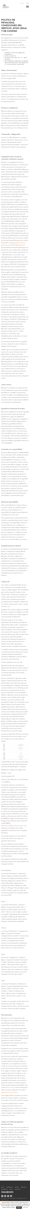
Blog (11, 1189)
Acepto (19, 1207)
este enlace (11, 1087)
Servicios (23, 1187)
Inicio (2, 1187)
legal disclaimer (5, 1200)
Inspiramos (9, 1187)
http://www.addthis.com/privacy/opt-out (14, 826)
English (27, 3)
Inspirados (4, 1189)
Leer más (25, 1207)
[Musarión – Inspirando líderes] (5, 5)
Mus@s (17, 1187)
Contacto (17, 1189)
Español (22, 3)
